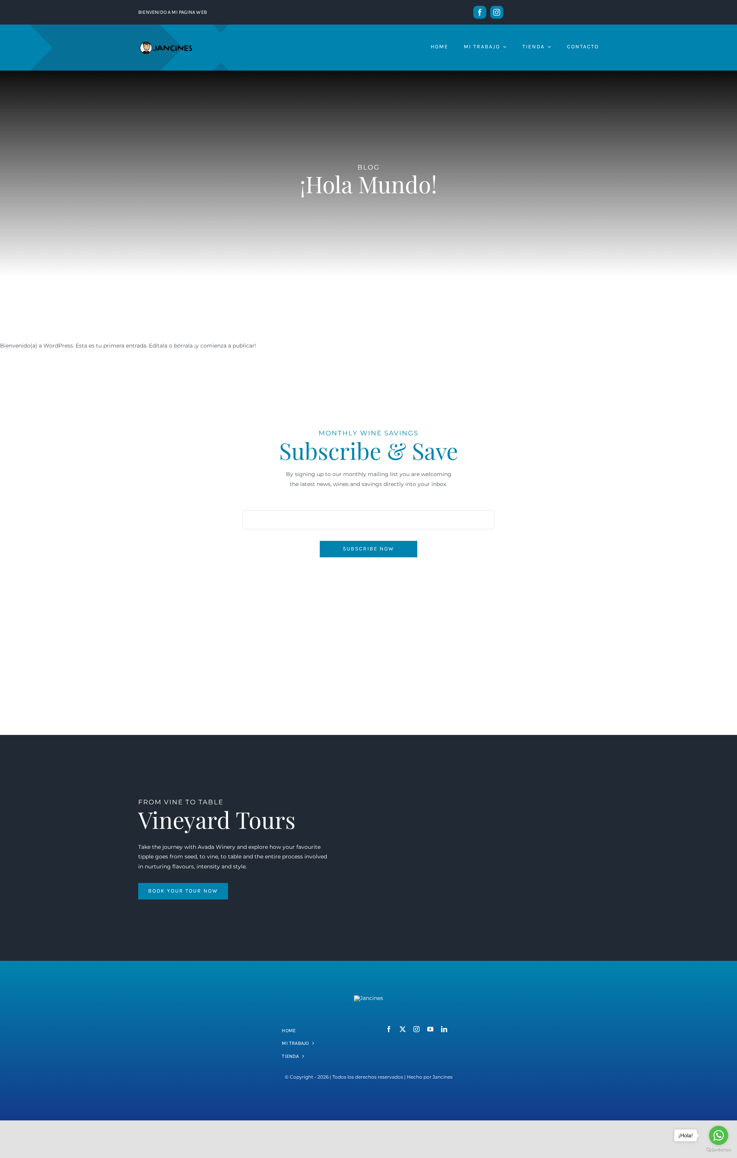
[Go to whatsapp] (718, 1135)
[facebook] (479, 12)
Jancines (443, 1077)
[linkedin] (444, 1029)
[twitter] (403, 1029)
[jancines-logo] (368, 998)
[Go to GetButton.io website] (718, 1150)
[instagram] (496, 12)
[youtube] (430, 1029)
